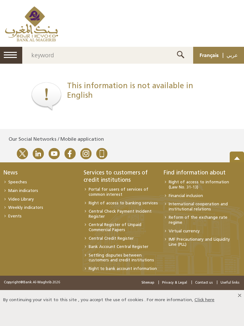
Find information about (195, 173)
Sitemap (147, 283)
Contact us (204, 283)
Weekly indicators (25, 208)
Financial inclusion (186, 196)
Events (15, 216)
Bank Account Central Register (118, 247)
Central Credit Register (111, 239)
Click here (204, 300)
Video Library (21, 199)
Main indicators (23, 191)
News (10, 173)
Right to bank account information (123, 269)
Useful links (229, 283)
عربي (232, 55)
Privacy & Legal (174, 283)
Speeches (17, 182)
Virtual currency (184, 231)
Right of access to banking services (123, 203)
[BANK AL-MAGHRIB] (31, 24)
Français (209, 55)
